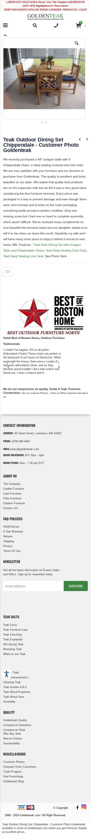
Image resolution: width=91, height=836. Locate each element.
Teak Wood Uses (13, 696)
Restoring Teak (12, 649)
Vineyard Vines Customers (19, 766)
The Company (12, 483)
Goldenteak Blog (13, 781)
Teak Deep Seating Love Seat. (23, 256)
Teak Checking (12, 634)
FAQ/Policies (11, 526)
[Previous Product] (79, 139)
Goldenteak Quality (15, 720)
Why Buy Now (12, 733)
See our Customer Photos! (35, 393)
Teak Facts (10, 624)
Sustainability (11, 743)
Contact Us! (10, 508)
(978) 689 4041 (21, 441)
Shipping (8, 541)
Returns (8, 536)
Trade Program (12, 771)
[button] (76, 46)
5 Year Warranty (13, 531)
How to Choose (12, 738)
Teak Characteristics (16, 677)
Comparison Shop (14, 729)
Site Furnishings (13, 776)
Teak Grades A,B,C (15, 687)
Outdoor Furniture (14, 503)
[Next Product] (87, 139)
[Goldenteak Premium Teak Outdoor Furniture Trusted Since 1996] (45, 15)
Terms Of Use (12, 550)
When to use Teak (14, 654)
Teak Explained (12, 639)
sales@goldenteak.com (24, 449)
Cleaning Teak (12, 682)
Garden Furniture (13, 488)
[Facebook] (77, 808)
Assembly (9, 701)
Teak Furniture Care (15, 629)
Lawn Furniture (12, 493)
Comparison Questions (17, 725)
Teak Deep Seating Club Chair (65, 250)
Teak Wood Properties (16, 692)
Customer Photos (14, 761)
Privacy (7, 546)
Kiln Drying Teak (13, 644)
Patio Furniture (12, 498)
